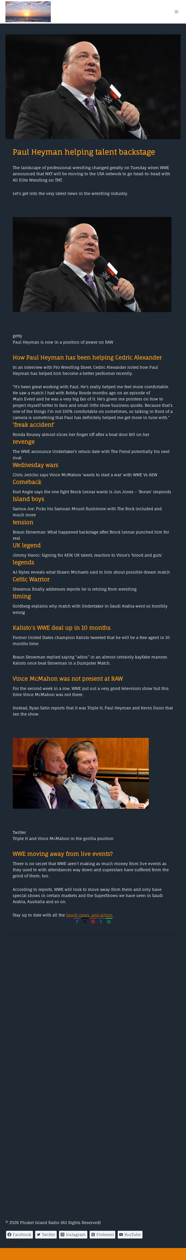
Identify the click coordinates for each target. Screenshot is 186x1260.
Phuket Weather (20, 993)
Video (10, 1023)
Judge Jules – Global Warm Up (35, 1168)
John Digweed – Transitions (32, 1158)
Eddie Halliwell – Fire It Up (31, 1148)
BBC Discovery (19, 1081)
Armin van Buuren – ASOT (30, 1138)
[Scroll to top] (93, 1254)
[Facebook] (77, 921)
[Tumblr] (101, 921)
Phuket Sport (17, 1003)
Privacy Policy (19, 1241)
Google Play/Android (25, 963)
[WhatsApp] (108, 921)
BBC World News (21, 1044)
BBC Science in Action (26, 1093)
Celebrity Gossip (21, 1013)
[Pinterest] (93, 921)
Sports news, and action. (89, 915)
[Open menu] (176, 11)
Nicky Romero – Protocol (29, 1178)
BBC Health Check (22, 1105)
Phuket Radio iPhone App (30, 973)
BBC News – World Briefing (31, 1056)
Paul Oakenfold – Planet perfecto (37, 1198)
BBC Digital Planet (22, 1068)
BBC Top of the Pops (24, 1118)
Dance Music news (23, 983)
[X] (85, 921)
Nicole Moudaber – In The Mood (37, 1188)
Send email (51, 1241)
